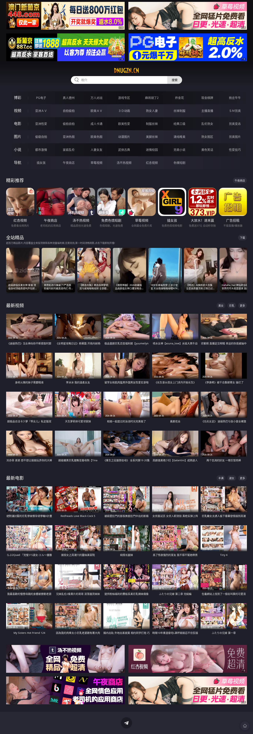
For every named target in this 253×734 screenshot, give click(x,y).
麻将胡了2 (152, 98)
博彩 (17, 97)
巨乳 (231, 305)
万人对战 (96, 98)
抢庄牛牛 (235, 98)
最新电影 (15, 478)
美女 (221, 305)
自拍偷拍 (69, 111)
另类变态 (235, 124)
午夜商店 (69, 163)
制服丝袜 (152, 124)
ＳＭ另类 (235, 111)
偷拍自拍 (69, 124)
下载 (242, 237)
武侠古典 (124, 150)
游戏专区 (124, 98)
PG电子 (41, 98)
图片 (17, 136)
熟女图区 (207, 137)
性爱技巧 (235, 150)
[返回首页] (244, 725)
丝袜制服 (179, 111)
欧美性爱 (124, 124)
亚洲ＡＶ (41, 111)
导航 (17, 162)
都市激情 (41, 150)
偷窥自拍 (41, 137)
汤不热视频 (124, 163)
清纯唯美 (179, 137)
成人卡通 (96, 124)
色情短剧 (179, 163)
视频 (17, 110)
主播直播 (207, 111)
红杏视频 (152, 163)
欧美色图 (96, 137)
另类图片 (235, 137)
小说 (17, 149)
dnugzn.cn (126, 70)
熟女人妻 (152, 111)
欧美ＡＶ (96, 111)
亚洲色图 (69, 137)
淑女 (231, 478)
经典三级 (179, 124)
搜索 (175, 80)
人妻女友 (96, 150)
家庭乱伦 (69, 150)
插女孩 (41, 163)
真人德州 (69, 98)
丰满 (221, 478)
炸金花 (179, 98)
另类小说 (179, 150)
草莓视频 (96, 163)
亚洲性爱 (41, 124)
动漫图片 (124, 137)
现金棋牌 (207, 98)
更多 (242, 305)
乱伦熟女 (207, 124)
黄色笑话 (207, 150)
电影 (17, 123)
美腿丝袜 (152, 137)
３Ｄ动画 (124, 111)
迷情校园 (152, 150)
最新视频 (15, 305)
